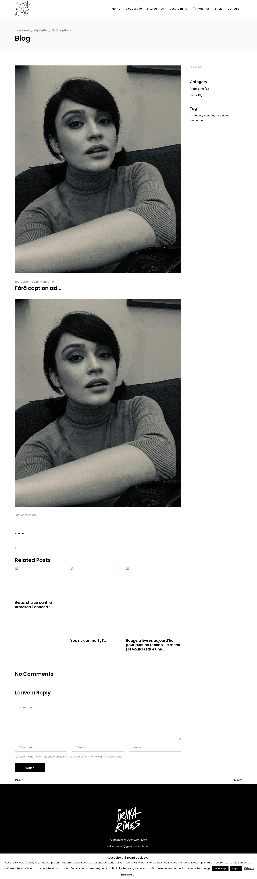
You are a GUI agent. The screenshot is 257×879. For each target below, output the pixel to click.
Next (238, 780)
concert (209, 115)
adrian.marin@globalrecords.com (129, 846)
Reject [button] (236, 868)
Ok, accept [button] (220, 868)
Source (19, 533)
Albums (197, 115)
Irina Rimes (22, 30)
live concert (197, 120)
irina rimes (222, 115)
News (193, 95)
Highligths (40, 30)
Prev (19, 780)
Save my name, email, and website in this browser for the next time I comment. (70, 756)
